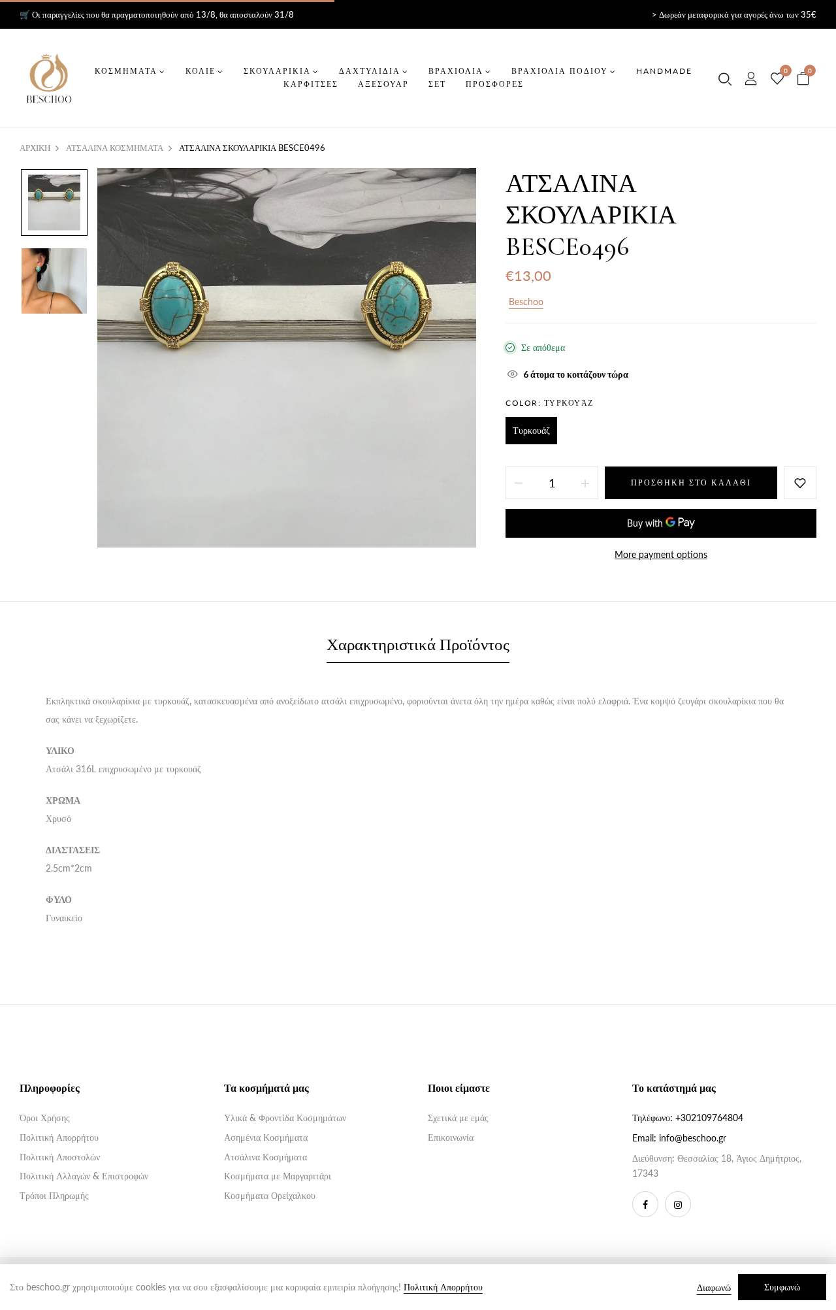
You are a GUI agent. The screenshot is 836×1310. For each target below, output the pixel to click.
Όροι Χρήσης (45, 1117)
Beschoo (526, 301)
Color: (550, 403)
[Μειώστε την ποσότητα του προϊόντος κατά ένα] (518, 483)
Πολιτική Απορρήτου (59, 1137)
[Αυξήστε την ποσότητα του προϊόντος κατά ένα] (585, 483)
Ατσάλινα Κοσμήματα (265, 1156)
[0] (777, 79)
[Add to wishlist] (800, 483)
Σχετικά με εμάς (458, 1117)
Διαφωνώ (714, 1287)
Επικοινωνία (451, 1137)
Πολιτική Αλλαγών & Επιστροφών (84, 1175)
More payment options (661, 554)
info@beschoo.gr (692, 1137)
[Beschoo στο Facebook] (645, 1204)
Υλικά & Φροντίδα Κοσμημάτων (285, 1117)
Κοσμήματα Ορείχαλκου (269, 1195)
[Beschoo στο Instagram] (678, 1204)
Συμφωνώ (782, 1286)
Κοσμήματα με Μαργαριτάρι (277, 1175)
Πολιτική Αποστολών (60, 1156)
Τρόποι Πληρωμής (54, 1195)
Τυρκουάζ (531, 430)
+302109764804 (709, 1117)
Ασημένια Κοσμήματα (266, 1137)
